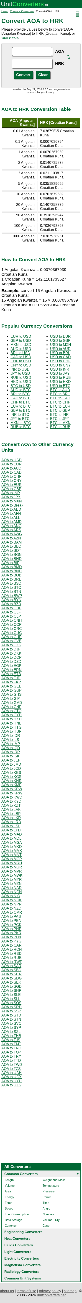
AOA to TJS (10, 1040)
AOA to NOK (11, 900)
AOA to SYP (11, 1028)
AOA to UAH (11, 1073)
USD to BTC (60, 386)
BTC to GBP (60, 410)
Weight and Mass (54, 1180)
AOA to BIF (10, 563)
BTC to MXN (60, 423)
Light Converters (17, 1252)
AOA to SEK (11, 982)
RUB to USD (20, 377)
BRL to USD (20, 353)
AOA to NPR (11, 904)
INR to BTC (19, 415)
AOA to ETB (11, 674)
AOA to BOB (11, 575)
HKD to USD (20, 382)
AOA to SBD (11, 970)
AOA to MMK (11, 851)
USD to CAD (60, 357)
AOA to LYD (11, 830)
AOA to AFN (11, 513)
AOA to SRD (11, 1007)
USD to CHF (60, 361)
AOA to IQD (10, 748)
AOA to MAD (11, 834)
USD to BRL (60, 353)
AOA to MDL (11, 838)
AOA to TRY (11, 1056)
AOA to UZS (11, 1085)
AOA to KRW (11, 793)
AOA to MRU (11, 863)
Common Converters (21, 1174)
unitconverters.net (51, 1295)
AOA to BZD (11, 604)
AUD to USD (20, 349)
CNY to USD (20, 365)
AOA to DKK (11, 653)
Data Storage (13, 1220)
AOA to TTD (11, 1060)
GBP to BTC (20, 410)
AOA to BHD (11, 559)
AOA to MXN (11, 501)
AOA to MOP (11, 859)
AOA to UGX (11, 1077)
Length (9, 1180)
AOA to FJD (10, 678)
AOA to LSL (10, 826)
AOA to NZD (11, 908)
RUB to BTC (20, 427)
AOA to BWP (11, 596)
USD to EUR (60, 336)
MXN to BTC (20, 423)
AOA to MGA (11, 842)
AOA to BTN (11, 592)
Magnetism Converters (22, 1265)
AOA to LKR (11, 818)
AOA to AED (11, 509)
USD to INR (59, 369)
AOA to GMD (11, 703)
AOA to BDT (11, 550)
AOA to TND (11, 1048)
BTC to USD (20, 386)
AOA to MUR (11, 867)
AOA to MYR (11, 879)
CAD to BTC (20, 398)
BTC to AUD (60, 390)
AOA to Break (12, 505)
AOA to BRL (11, 579)
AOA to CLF (11, 612)
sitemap (70, 1291)
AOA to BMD (11, 567)
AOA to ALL (10, 518)
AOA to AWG (11, 534)
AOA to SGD (11, 986)
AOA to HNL (11, 723)
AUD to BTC (20, 390)
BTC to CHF (60, 402)
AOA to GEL (11, 686)
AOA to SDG (11, 978)
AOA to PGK (11, 925)
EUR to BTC (20, 406)
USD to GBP (60, 340)
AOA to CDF (11, 608)
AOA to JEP (10, 760)
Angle (46, 1208)
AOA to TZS (11, 1069)
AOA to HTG (11, 727)
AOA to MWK (12, 875)
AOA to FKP (11, 682)
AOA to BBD (11, 546)
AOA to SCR (11, 974)
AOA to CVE (11, 641)
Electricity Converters (21, 1258)
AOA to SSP (11, 1011)
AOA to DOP (11, 657)
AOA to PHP (11, 929)
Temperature (51, 1185)
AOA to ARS (11, 530)
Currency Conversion (22, 11)
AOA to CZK (11, 645)
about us (7, 1291)
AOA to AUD (11, 468)
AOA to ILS (10, 740)
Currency (11, 1225)
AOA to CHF (11, 476)
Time (46, 1203)
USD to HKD (60, 382)
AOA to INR (10, 493)
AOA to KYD (11, 801)
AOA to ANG (11, 526)
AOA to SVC (11, 1023)
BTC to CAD (60, 398)
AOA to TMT (11, 1044)
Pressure (48, 1191)
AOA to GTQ (11, 711)
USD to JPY (60, 373)
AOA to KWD (11, 797)
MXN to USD (20, 345)
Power (47, 1197)
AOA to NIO (10, 896)
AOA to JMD (11, 764)
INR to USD (20, 369)
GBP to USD (20, 340)
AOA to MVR (11, 871)
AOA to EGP (11, 666)
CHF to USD (20, 361)
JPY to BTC (20, 419)
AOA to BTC (11, 587)
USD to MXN (60, 345)
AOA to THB (11, 1036)
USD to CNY (60, 365)
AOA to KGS (11, 777)
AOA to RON (11, 949)
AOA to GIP (10, 699)
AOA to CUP (11, 637)
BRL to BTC (20, 394)
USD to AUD (60, 349)
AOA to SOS (11, 1003)
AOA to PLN (11, 937)
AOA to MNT (11, 855)
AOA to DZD (11, 661)
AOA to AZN (11, 538)
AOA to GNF (11, 707)
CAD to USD (20, 357)
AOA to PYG (11, 941)
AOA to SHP (11, 991)
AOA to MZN (11, 884)
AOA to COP (11, 624)
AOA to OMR (11, 912)
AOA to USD (11, 460)
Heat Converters (17, 1238)
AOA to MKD (11, 847)
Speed (9, 1208)
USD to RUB (60, 377)
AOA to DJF (10, 649)
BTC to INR (59, 415)
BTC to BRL (60, 394)
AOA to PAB (11, 916)
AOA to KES (11, 773)
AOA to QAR (11, 945)
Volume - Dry (51, 1220)
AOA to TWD (11, 1065)
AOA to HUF (11, 731)
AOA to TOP (11, 1052)
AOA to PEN (11, 921)
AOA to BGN (11, 555)
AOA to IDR (10, 736)
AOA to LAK (11, 810)
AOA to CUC (11, 633)
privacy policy (50, 1291)
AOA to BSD (11, 583)
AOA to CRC (11, 629)
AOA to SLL (10, 999)
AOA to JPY (10, 497)
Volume (10, 1185)
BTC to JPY (59, 419)
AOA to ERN (11, 670)
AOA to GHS (11, 694)
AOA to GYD (11, 715)
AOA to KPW (11, 789)
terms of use (26, 1291)
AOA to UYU (11, 1081)
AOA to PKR (11, 933)
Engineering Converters (23, 1232)
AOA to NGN (11, 892)
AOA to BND (11, 571)
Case (46, 1225)
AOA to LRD (11, 822)
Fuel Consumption (17, 1214)
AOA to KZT (11, 805)
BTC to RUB (60, 427)
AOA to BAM (11, 542)
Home (4, 11)
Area (8, 1191)
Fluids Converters (18, 1245)
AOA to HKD (11, 719)
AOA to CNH (11, 620)
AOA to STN (11, 1019)
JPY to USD (20, 373)
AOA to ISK (10, 756)
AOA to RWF (11, 962)
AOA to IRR (10, 752)
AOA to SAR (11, 966)
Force (8, 1203)
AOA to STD (11, 1015)
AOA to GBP (11, 489)
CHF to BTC (20, 402)
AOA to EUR (11, 464)
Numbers (48, 1214)
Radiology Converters (21, 1272)
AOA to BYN (11, 600)
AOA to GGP (11, 690)
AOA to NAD (11, 888)
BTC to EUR (60, 406)
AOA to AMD (11, 522)
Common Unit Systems (22, 1278)
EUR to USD (20, 336)
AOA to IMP (10, 744)
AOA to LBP (11, 814)
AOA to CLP (11, 616)
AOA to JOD (11, 768)
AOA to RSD (11, 953)
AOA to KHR (11, 781)
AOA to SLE (11, 995)
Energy (9, 1197)
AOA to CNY (11, 481)
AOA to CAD (11, 472)
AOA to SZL (10, 1032)
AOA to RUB (11, 958)
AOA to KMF (11, 785)
